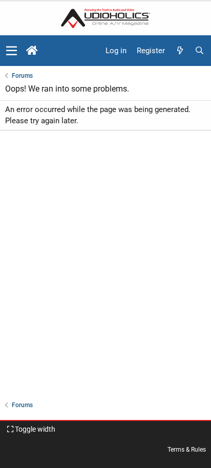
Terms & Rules (186, 449)
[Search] (199, 51)
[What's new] (179, 51)
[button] (11, 50)
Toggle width (34, 429)
